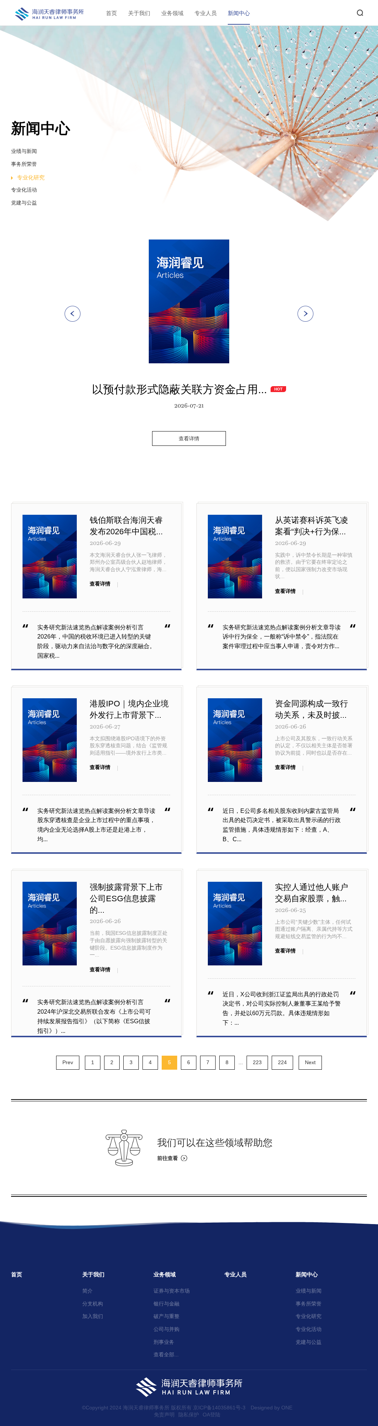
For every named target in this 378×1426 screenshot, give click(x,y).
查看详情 (189, 438)
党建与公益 (24, 203)
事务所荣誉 (24, 164)
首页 (111, 13)
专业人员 (206, 13)
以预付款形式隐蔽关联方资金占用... (179, 389)
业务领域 (172, 13)
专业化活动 (24, 190)
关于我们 (139, 13)
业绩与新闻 (24, 151)
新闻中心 (239, 13)
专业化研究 (31, 177)
